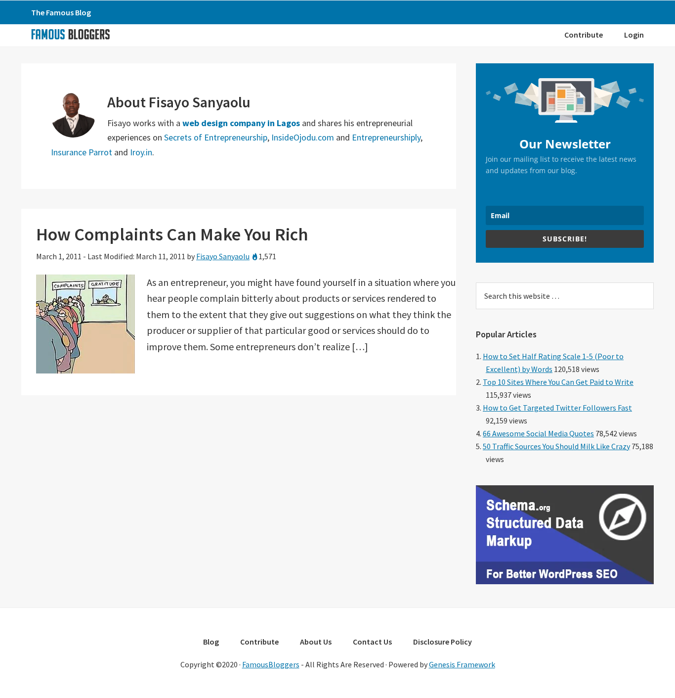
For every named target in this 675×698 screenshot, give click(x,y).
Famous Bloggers (70, 34)
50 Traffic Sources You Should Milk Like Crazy (556, 446)
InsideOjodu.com (302, 137)
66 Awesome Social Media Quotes (538, 433)
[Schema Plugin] (565, 581)
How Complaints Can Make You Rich (172, 234)
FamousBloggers (270, 664)
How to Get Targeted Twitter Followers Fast (557, 408)
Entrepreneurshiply (386, 137)
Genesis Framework (462, 664)
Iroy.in (141, 152)
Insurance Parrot (81, 152)
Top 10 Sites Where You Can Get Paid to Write (558, 382)
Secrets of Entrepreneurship (215, 137)
